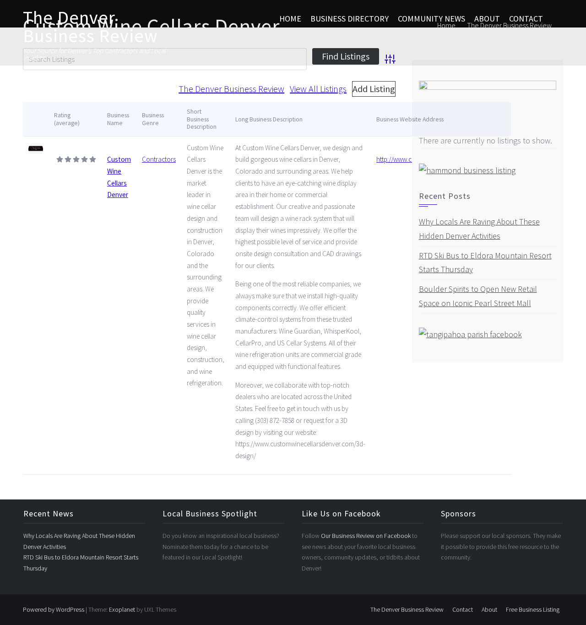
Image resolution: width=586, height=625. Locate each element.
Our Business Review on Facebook (366, 536)
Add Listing (374, 88)
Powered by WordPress (53, 609)
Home (290, 18)
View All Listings (318, 88)
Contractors (159, 159)
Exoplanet (122, 609)
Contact (526, 18)
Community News (431, 18)
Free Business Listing (532, 609)
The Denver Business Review (90, 26)
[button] (555, 19)
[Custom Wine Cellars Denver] (35, 149)
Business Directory (349, 18)
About (487, 18)
